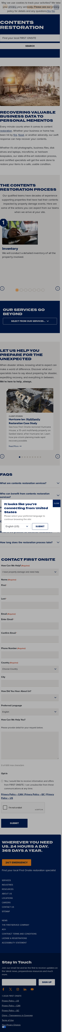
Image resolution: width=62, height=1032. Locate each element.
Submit (40, 526)
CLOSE (56, 503)
